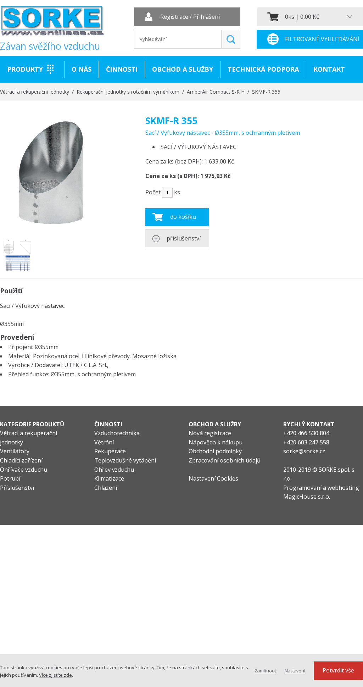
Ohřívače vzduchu (23, 469)
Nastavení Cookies (213, 478)
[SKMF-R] (50, 230)
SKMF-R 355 (266, 91)
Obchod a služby (182, 69)
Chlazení (105, 488)
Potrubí (10, 478)
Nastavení (295, 670)
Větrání (104, 442)
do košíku (183, 217)
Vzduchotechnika (117, 433)
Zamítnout (265, 670)
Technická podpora (263, 69)
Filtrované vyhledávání (322, 39)
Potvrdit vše (338, 670)
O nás (81, 69)
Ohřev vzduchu (114, 469)
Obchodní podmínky (215, 451)
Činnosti (122, 69)
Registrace (174, 17)
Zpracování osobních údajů (225, 460)
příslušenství (184, 238)
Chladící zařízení (21, 460)
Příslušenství (17, 488)
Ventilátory (14, 451)
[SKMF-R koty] (17, 255)
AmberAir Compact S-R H (216, 91)
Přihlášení (206, 17)
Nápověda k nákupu (215, 442)
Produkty (25, 69)
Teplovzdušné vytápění (125, 460)
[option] (17, 255)
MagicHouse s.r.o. (306, 496)
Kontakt (329, 69)
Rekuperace (110, 451)
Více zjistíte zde (55, 675)
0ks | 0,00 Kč (302, 17)
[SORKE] (52, 23)
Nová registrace (210, 433)
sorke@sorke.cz (304, 451)
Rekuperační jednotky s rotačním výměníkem (128, 91)
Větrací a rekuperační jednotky (34, 91)
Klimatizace (109, 478)
